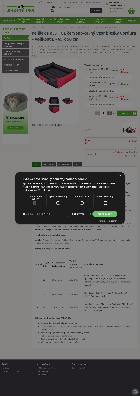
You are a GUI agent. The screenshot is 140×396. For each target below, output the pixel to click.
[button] (36, 214)
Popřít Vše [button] (78, 214)
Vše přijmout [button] (105, 214)
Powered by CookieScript (107, 221)
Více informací (44, 190)
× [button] (120, 175)
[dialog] (70, 198)
